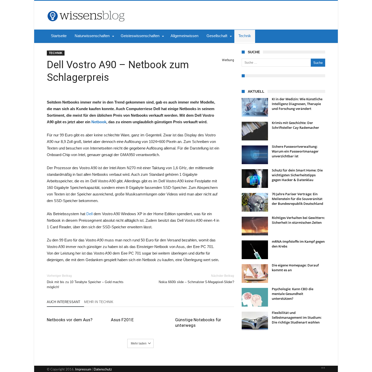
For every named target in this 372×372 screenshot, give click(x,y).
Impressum (83, 369)
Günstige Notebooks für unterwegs (198, 322)
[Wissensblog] (86, 8)
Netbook (98, 122)
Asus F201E (122, 319)
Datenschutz (103, 369)
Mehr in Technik (98, 302)
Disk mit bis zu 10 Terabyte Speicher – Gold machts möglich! (85, 281)
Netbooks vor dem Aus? (69, 319)
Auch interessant (63, 302)
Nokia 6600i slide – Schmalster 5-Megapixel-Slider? (196, 279)
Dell (89, 214)
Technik (56, 53)
